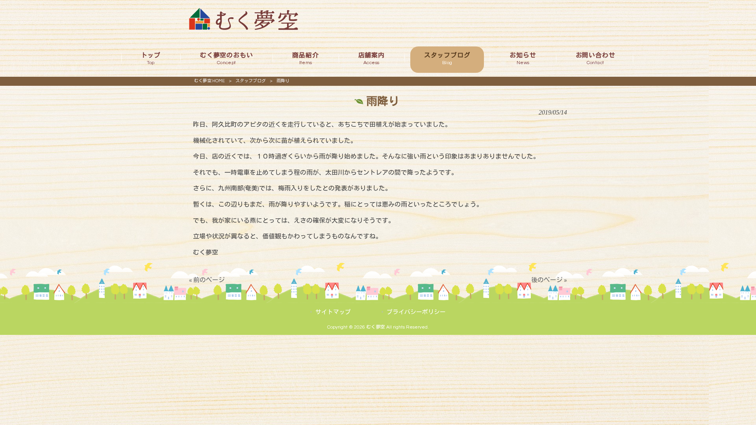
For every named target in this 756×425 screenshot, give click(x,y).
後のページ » (549, 280)
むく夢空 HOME (209, 81)
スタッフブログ (250, 81)
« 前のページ (207, 280)
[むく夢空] (243, 28)
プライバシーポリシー (416, 312)
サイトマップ (333, 312)
